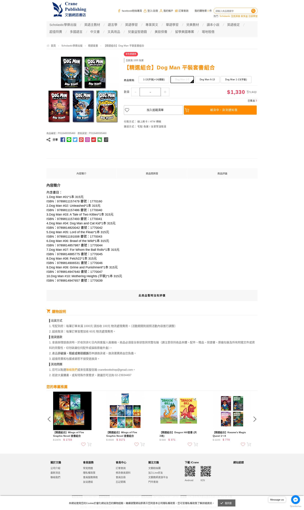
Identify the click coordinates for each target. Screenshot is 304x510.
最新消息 (55, 472)
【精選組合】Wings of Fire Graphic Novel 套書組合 (68, 434)
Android (189, 480)
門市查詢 (153, 481)
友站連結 (88, 481)
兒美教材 (192, 25)
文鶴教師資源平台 (158, 477)
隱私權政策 (89, 472)
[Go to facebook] (295, 499)
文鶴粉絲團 (154, 468)
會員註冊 (121, 477)
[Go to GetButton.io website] (295, 506)
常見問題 (88, 468)
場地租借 (208, 32)
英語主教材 (92, 25)
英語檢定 (233, 25)
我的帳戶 (168, 10)
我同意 (228, 503)
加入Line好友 (155, 472)
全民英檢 (235, 16)
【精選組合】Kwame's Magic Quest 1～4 (229, 434)
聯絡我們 (55, 477)
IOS (203, 480)
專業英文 (151, 25)
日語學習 (253, 16)
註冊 (155, 10)
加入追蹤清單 (155, 109)
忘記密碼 (121, 481)
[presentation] (49, 419)
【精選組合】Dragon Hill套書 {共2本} (178, 434)
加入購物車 (89, 444)
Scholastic (225, 16)
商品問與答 (152, 173)
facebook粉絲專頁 (132, 10)
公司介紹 (55, 468)
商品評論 (222, 173)
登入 (149, 10)
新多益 (244, 16)
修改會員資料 (123, 472)
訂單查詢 (183, 10)
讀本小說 (213, 25)
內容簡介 (81, 173)
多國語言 (76, 32)
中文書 (95, 32)
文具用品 (113, 32)
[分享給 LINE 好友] (69, 139)
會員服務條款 (90, 477)
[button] (242, 477)
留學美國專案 (184, 32)
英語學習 (131, 25)
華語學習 (172, 25)
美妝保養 (161, 32)
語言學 (112, 25)
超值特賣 (55, 32)
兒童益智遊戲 (137, 32)
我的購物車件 (203, 10)
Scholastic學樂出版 (63, 25)
